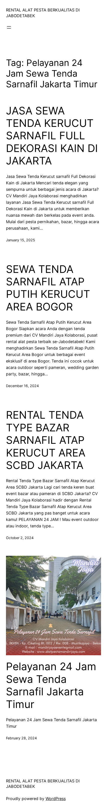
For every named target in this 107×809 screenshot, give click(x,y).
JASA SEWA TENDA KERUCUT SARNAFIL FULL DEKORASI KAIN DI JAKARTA (52, 135)
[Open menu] (9, 27)
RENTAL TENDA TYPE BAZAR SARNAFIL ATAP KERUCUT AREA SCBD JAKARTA (45, 440)
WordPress (56, 798)
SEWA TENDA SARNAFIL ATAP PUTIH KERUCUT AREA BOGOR (48, 288)
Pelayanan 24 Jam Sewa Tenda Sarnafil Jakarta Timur (51, 685)
